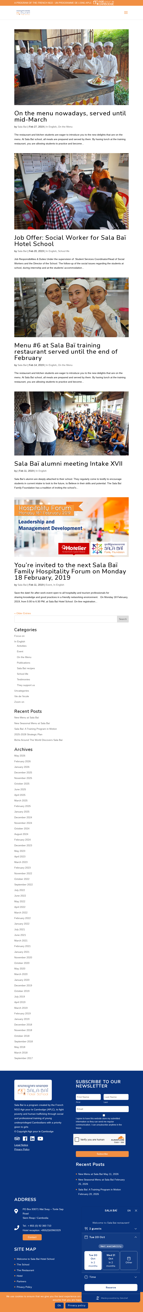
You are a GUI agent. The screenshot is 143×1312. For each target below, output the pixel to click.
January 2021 (21, 951)
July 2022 (19, 890)
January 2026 (21, 767)
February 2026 (22, 761)
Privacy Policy (24, 1287)
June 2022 (20, 895)
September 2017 (23, 1058)
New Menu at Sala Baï (26, 717)
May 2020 (19, 968)
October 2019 (21, 991)
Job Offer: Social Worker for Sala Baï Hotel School (70, 240)
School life (63, 251)
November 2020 (23, 957)
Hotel (19, 1275)
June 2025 (20, 789)
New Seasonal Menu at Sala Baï (32, 723)
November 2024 (23, 823)
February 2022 (22, 918)
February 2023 (22, 867)
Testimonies (23, 679)
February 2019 (22, 1013)
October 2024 (21, 828)
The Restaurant (25, 1270)
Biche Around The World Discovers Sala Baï (38, 740)
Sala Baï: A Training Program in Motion (35, 728)
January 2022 (21, 923)
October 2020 (21, 963)
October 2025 (21, 783)
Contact (32, 1237)
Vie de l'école (21, 696)
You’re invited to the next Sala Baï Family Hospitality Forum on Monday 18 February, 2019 (70, 571)
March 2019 (21, 1007)
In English (51, 126)
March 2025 (21, 800)
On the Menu (65, 126)
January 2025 (21, 811)
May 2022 (19, 901)
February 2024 (22, 839)
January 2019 (21, 1019)
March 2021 (21, 940)
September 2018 (23, 1041)
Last (106, 1102)
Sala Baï (22, 126)
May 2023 (19, 851)
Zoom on (19, 701)
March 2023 (21, 862)
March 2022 (21, 912)
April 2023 (19, 856)
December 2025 (23, 772)
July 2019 (19, 996)
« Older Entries (22, 613)
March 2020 (21, 974)
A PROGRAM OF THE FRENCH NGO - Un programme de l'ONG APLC (53, 3)
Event (49, 584)
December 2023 (23, 845)
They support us (26, 685)
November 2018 (23, 1030)
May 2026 (19, 755)
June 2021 (20, 935)
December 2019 (23, 985)
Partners (21, 1281)
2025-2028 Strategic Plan (28, 734)
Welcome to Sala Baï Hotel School (35, 1259)
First (78, 1102)
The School (23, 1264)
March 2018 (21, 1052)
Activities (22, 645)
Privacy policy (76, 1305)
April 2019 (19, 1002)
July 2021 (19, 929)
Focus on (19, 636)
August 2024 (21, 834)
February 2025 (22, 806)
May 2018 (19, 1047)
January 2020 (21, 979)
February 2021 (22, 946)
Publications (23, 662)
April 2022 (19, 907)
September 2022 (23, 884)
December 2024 (23, 817)
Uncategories (21, 690)
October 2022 (21, 879)
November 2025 (23, 778)
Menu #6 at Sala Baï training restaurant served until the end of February (66, 351)
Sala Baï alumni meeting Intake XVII (68, 463)
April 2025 (19, 795)
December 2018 (23, 1024)
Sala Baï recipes (26, 668)
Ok (59, 1305)
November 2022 (23, 873)
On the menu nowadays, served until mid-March (70, 116)
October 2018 (21, 1035)
